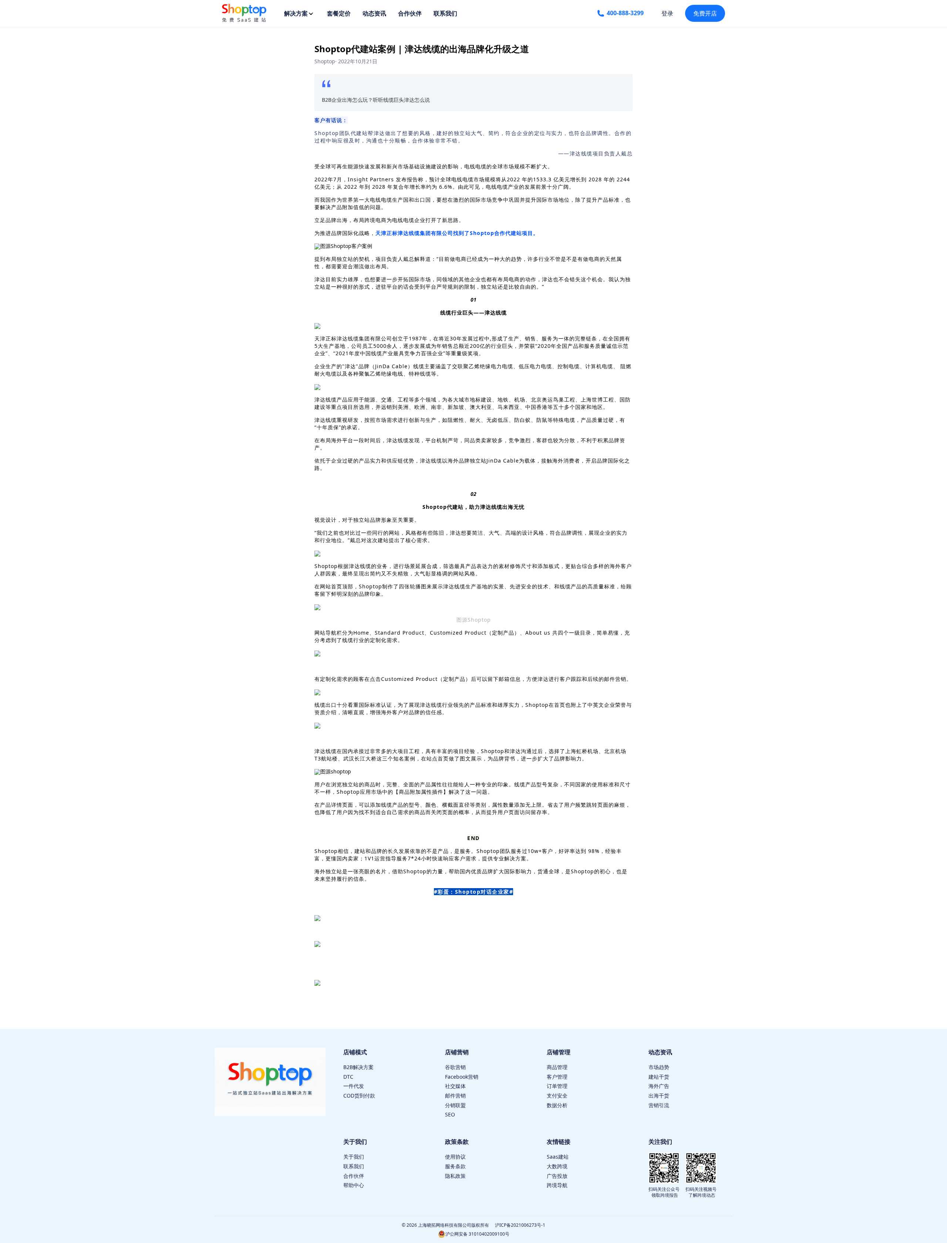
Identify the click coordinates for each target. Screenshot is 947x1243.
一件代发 (353, 1085)
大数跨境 (557, 1166)
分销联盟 (455, 1105)
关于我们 (353, 1156)
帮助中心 (353, 1185)
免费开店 (705, 13)
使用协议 (455, 1156)
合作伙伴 (410, 13)
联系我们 (445, 13)
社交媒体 (455, 1085)
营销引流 (658, 1105)
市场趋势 (658, 1067)
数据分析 (557, 1105)
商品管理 (557, 1067)
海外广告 (658, 1085)
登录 (667, 13)
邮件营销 (455, 1095)
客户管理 (557, 1076)
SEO (450, 1114)
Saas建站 (558, 1156)
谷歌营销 (455, 1067)
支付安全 (557, 1095)
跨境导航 (557, 1185)
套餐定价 (339, 13)
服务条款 (455, 1166)
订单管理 (557, 1085)
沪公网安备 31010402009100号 (477, 1234)
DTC (348, 1076)
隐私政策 (455, 1175)
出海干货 (658, 1095)
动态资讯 (374, 13)
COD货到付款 (359, 1095)
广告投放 (557, 1175)
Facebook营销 (461, 1076)
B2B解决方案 (358, 1067)
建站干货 (658, 1076)
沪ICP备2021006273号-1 (520, 1225)
